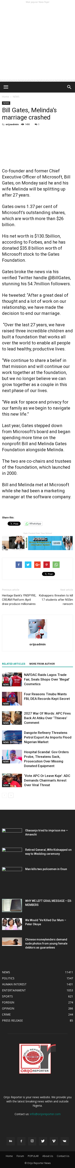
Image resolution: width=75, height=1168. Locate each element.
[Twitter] (43, 1141)
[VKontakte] (65, 1141)
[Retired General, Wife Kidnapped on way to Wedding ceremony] (12, 855)
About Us (47, 1156)
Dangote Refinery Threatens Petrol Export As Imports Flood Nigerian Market (47, 737)
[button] (69, 87)
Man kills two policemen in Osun (46, 869)
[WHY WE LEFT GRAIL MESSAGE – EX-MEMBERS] (12, 905)
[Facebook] (21, 1141)
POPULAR (33, 1156)
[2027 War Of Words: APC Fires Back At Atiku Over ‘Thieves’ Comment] (12, 718)
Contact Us (63, 1156)
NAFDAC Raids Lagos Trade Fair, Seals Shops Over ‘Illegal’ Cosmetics (47, 679)
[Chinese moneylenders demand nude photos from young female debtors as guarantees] (12, 941)
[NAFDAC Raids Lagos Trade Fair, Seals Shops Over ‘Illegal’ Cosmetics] (12, 679)
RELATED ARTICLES (13, 663)
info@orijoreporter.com (45, 1114)
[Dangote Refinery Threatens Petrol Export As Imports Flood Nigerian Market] (12, 737)
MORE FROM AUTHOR (42, 663)
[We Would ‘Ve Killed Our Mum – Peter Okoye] (12, 924)
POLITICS (8, 978)
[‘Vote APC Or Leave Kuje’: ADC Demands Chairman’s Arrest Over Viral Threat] (12, 780)
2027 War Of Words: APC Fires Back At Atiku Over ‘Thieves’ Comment (47, 718)
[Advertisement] (37, 42)
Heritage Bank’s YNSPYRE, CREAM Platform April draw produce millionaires (19, 600)
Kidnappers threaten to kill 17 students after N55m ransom (56, 600)
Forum (20, 1156)
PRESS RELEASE (12, 1020)
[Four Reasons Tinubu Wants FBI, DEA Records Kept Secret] (12, 699)
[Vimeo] (54, 1141)
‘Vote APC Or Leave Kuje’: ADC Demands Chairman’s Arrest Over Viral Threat (47, 780)
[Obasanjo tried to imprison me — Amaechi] (12, 835)
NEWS (16, 96)
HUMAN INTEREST (14, 984)
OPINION (8, 1008)
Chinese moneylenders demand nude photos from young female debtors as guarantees (46, 943)
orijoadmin (12, 124)
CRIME (6, 1014)
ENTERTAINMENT (14, 990)
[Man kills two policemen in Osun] (12, 874)
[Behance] (11, 1141)
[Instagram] (32, 1141)
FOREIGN (8, 1002)
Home (5, 96)
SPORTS (7, 996)
